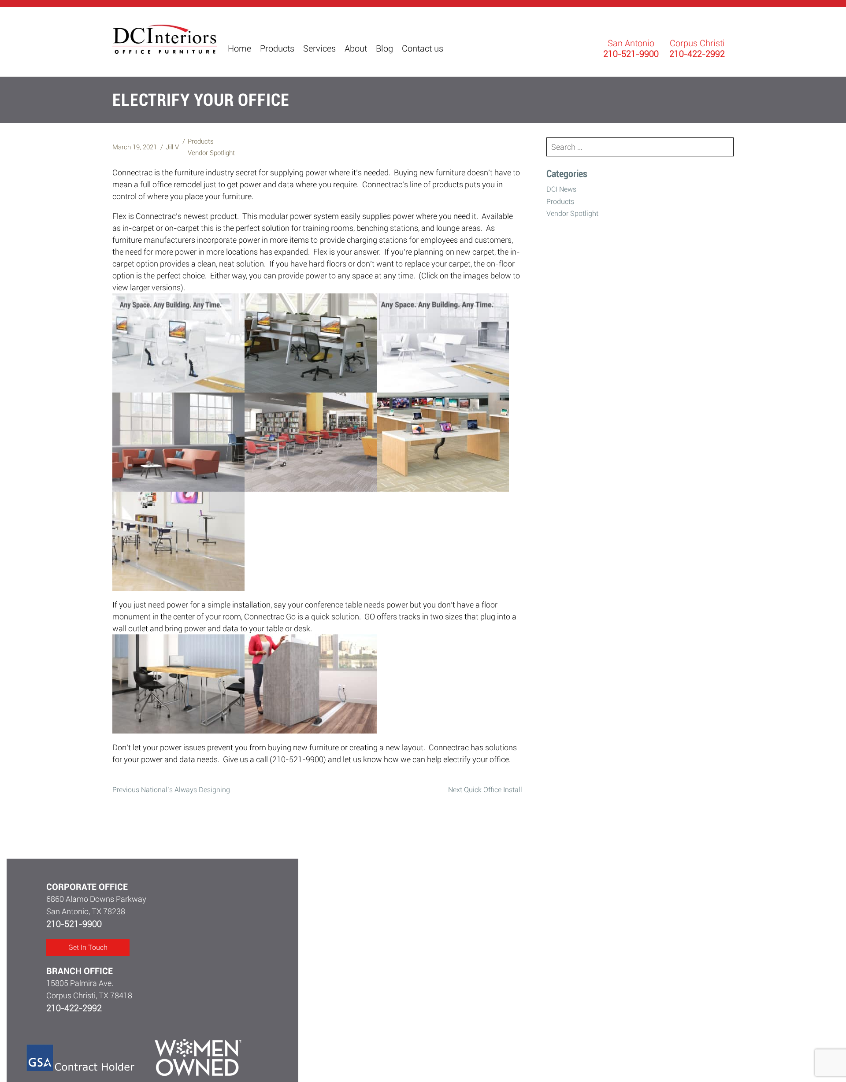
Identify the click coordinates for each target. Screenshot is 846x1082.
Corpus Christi (697, 43)
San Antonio (631, 43)
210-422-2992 (74, 1008)
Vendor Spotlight (211, 153)
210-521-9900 (74, 924)
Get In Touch (88, 947)
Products (201, 141)
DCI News (561, 189)
